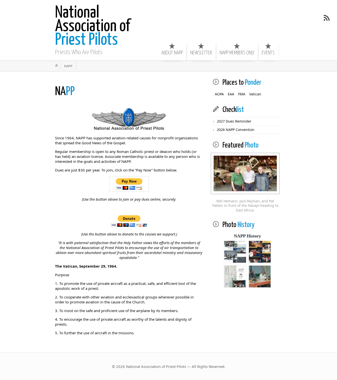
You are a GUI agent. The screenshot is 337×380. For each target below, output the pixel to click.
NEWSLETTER (201, 52)
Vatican (255, 94)
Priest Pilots (92, 26)
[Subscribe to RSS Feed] (327, 18)
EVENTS (268, 52)
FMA (241, 94)
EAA (231, 94)
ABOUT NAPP (172, 52)
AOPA (219, 94)
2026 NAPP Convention (235, 129)
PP (65, 92)
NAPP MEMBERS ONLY (237, 52)
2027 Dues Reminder (234, 121)
